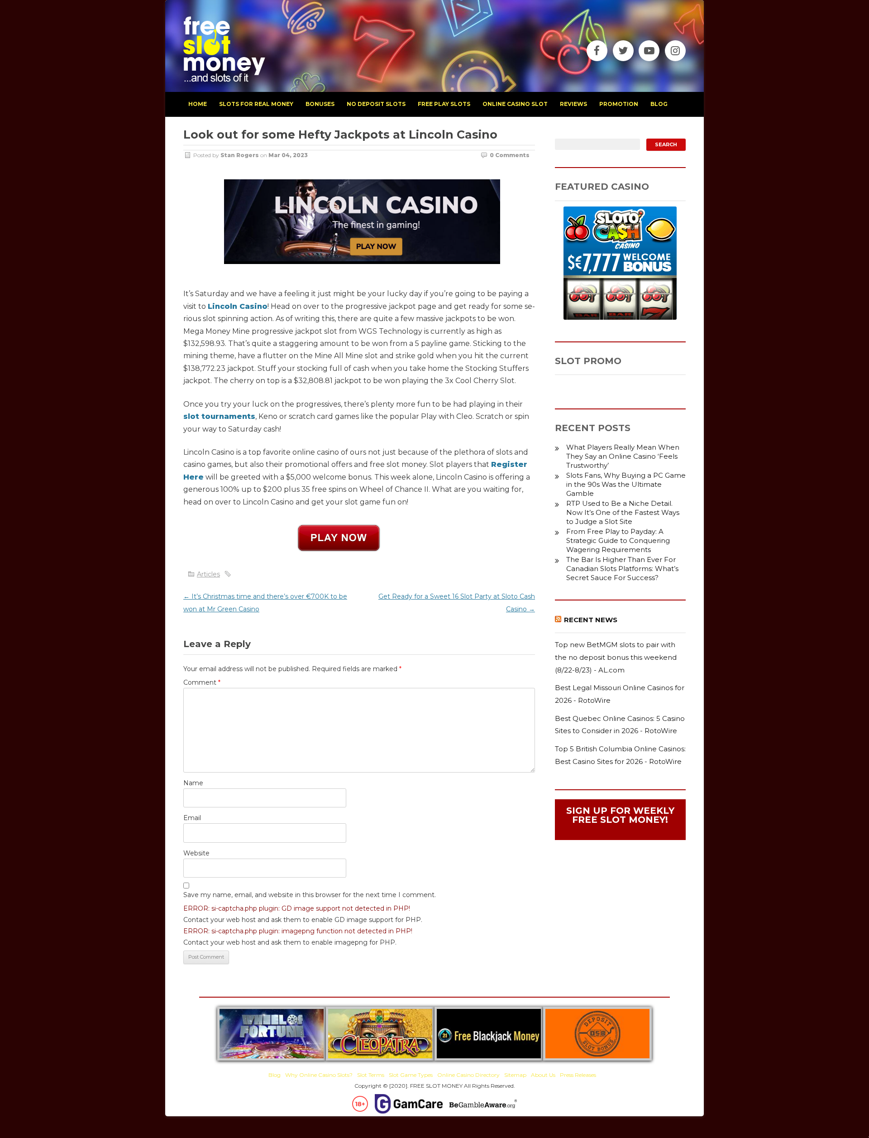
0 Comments (510, 155)
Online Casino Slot (515, 104)
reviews (573, 104)
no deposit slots (376, 104)
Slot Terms (370, 1074)
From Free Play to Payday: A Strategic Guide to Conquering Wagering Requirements (618, 540)
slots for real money (256, 104)
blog (659, 104)
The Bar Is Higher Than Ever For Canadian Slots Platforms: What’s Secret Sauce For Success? (622, 568)
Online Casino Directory (468, 1074)
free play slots (444, 104)
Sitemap (515, 1074)
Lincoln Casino (237, 306)
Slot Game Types (411, 1074)
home (197, 104)
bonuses (320, 104)
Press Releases (578, 1074)
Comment (201, 682)
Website (196, 853)
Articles (208, 574)
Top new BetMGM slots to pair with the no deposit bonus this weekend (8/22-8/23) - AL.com (616, 657)
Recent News (590, 619)
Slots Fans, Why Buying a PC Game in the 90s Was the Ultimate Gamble (626, 484)
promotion (618, 104)
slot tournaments (219, 416)
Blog (274, 1074)
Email (192, 818)
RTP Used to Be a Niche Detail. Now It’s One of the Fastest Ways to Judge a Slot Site (622, 512)
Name (193, 783)
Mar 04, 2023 (288, 155)
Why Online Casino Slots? (319, 1074)
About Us (543, 1074)
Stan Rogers (239, 155)
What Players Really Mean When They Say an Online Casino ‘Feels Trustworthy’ (622, 456)
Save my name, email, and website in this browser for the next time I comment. (309, 895)
